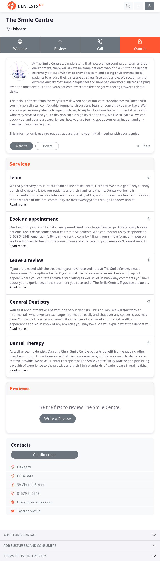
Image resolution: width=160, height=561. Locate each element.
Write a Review (57, 418)
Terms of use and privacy (25, 556)
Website (20, 48)
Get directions (44, 454)
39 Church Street (30, 484)
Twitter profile (28, 511)
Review (60, 48)
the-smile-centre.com (34, 502)
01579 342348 (28, 493)
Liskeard (18, 29)
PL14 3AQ (25, 475)
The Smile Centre (29, 19)
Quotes (140, 48)
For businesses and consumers (30, 545)
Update (47, 146)
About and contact (20, 535)
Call (100, 48)
